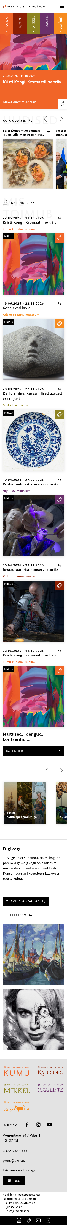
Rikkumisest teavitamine (19, 1203)
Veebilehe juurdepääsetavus (21, 1194)
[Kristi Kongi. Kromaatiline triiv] (33, 264)
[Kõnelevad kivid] (33, 349)
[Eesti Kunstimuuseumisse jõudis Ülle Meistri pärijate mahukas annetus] (28, 167)
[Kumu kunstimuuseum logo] (6, 23)
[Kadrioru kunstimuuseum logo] (20, 23)
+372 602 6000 (15, 1151)
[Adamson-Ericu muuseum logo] (60, 23)
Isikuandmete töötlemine (20, 1198)
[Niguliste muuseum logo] (47, 23)
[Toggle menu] (62, 6)
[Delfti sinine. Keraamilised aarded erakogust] (33, 440)
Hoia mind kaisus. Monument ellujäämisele (32, 84)
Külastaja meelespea (16, 1211)
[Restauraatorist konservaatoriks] (33, 525)
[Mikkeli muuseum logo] (33, 23)
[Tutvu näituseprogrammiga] (25, 806)
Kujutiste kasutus (14, 1207)
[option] (33, 89)
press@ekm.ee (14, 1160)
